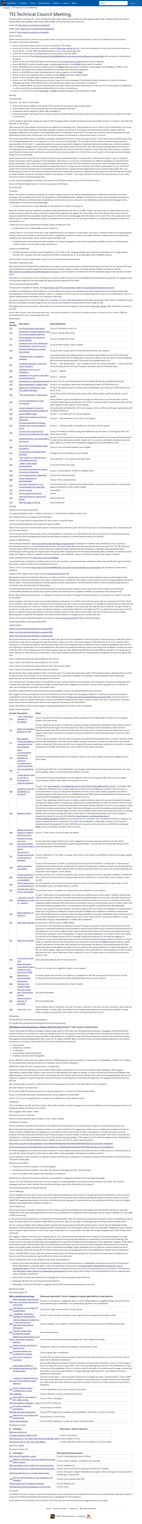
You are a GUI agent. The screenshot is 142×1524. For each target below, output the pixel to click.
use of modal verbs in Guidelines (32, 475)
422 (10, 1389)
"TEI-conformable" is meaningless (33, 395)
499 (10, 877)
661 (10, 365)
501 (10, 856)
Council (7, 7)
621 (10, 440)
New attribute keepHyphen (24, 1412)
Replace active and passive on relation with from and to (25, 832)
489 (10, 968)
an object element (20, 1421)
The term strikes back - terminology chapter (25, 992)
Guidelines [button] (11, 3)
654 (10, 381)
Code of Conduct (60, 1508)
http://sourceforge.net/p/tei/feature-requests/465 (90, 697)
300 (10, 1473)
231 (10, 493)
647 (10, 384)
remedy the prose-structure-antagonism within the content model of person (26, 843)
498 (10, 884)
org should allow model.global (32, 328)
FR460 (53, 91)
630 (10, 414)
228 (10, 498)
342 (10, 1416)
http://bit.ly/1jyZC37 (74, 61)
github (69, 48)
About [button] (66, 3)
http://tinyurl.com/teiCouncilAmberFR (34, 25)
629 (10, 418)
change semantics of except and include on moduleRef (26, 877)
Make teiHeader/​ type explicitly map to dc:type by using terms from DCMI (26, 1302)
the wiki (51, 1277)
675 (10, 328)
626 (10, 433)
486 (10, 984)
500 (10, 867)
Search (133, 3)
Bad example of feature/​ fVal (25, 1435)
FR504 (60, 67)
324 (10, 1468)
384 (10, 1403)
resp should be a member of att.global (24, 1001)
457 (10, 1368)
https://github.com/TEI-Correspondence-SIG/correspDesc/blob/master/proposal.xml (78, 287)
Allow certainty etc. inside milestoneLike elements (34, 1468)
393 (10, 1394)
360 (10, 1412)
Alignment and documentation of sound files (32, 1487)
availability (17, 1394)
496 (10, 900)
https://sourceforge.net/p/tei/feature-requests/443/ (31, 628)
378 (10, 1407)
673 (10, 339)
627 (10, 425)
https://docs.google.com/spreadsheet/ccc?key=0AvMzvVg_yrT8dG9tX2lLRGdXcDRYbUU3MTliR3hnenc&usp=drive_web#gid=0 (61, 1147)
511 (10, 743)
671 (10, 344)
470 (10, 1352)
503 (10, 844)
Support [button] (56, 3)
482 (10, 992)
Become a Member (88, 1508)
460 (10, 485)
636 (10, 389)
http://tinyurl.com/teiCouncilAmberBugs (37, 29)
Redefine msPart (24, 813)
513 (10, 719)
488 (10, 977)
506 (10, 791)
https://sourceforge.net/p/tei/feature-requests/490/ (31, 632)
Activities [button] (23, 3)
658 (10, 371)
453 (10, 1381)
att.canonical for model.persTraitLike (28, 1483)
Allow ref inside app (25, 940)
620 (10, 447)
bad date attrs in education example (34, 381)
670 (10, 350)
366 (10, 1465)
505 (10, 813)
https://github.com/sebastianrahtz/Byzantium (46, 1271)
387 (10, 1398)
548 (10, 475)
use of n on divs (25, 490)
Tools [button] (33, 3)
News (74, 3)
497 (10, 890)
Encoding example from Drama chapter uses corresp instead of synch (32, 425)
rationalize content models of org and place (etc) (33, 1465)
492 (10, 922)
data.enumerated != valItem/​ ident (33, 384)
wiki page (62, 48)
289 (10, 1483)
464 (10, 1461)
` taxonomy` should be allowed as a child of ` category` (26, 900)
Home (48, 1508)
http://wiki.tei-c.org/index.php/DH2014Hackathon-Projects (34, 271)
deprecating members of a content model (23, 984)
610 (10, 459)
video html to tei (20, 1432)
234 (10, 490)
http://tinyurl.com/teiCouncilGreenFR (33, 32)
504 (10, 832)
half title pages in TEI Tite (29, 502)
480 (10, 1339)
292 (10, 1442)
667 (10, 358)
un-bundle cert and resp (23, 1296)
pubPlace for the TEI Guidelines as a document (25, 791)
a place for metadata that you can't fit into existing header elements (25, 1381)
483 (10, 1324)
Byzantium (21, 1271)
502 (10, 1456)
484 (10, 1315)
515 (10, 1435)
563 (10, 470)
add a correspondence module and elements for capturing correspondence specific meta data (25, 758)
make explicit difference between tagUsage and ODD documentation (25, 1368)
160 (10, 1487)
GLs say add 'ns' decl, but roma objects (29, 1442)
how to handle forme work (30, 493)
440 (10, 1438)
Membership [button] (44, 3)
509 (10, 770)
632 (10, 409)
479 (10, 1346)
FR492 (80, 72)
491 (10, 940)
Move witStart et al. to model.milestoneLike (31, 1473)
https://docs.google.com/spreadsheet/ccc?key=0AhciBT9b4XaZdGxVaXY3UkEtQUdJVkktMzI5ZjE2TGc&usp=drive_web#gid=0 (61, 1143)
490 (10, 959)
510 (10, 758)
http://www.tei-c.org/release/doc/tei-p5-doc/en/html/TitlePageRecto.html (78, 786)
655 (10, 377)
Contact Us (73, 1508)
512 (10, 730)
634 (10, 395)
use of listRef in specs (28, 414)
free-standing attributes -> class (26, 1403)
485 (10, 1309)
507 (10, 779)
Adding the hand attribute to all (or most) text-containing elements (26, 1339)
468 (10, 480)
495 (10, 914)
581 (10, 465)
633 (10, 402)
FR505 (38, 826)
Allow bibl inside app (26, 922)
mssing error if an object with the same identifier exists (36, 1438)
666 (10, 1009)
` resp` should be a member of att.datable (25, 719)
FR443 (77, 64)
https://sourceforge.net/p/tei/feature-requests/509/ (31, 636)
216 (10, 502)
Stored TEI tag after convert (24, 1456)
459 (10, 1358)
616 (10, 453)
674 (10, 333)
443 (10, 1001)
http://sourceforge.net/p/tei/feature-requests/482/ (82, 56)
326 (10, 1421)
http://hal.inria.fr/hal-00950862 (48, 56)
